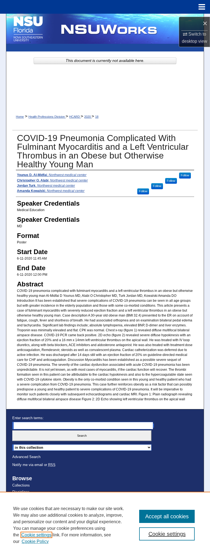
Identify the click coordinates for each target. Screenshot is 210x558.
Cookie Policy (35, 541)
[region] (105, 525)
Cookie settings (36, 535)
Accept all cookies (167, 516)
